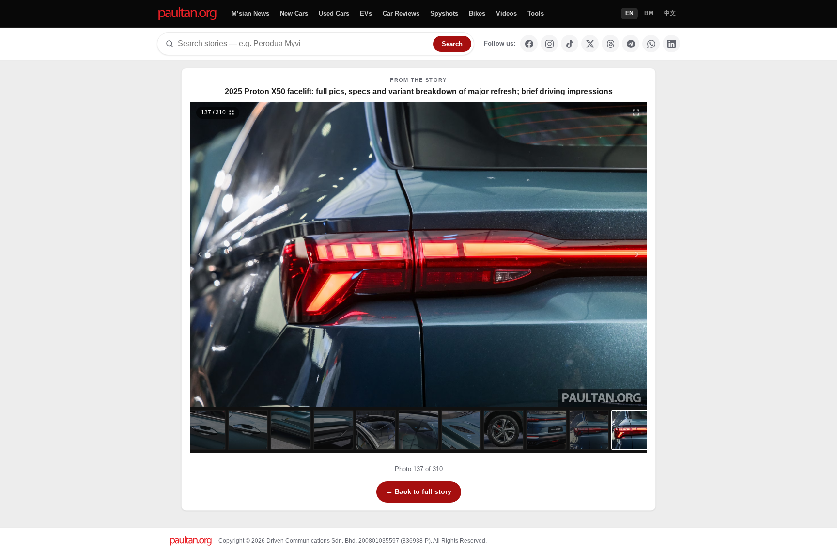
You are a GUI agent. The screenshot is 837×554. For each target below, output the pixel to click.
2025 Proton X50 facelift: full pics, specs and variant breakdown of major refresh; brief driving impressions (419, 91)
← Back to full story (418, 491)
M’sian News (250, 13)
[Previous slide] (247, 254)
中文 (670, 13)
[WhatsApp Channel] (651, 43)
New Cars (294, 13)
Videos (506, 13)
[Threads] (610, 43)
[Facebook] (529, 43)
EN (629, 13)
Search (452, 43)
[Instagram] (549, 43)
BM (648, 13)
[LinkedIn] (671, 43)
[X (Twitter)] (590, 43)
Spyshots (444, 13)
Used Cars (334, 13)
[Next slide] (590, 254)
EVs (366, 13)
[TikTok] (569, 43)
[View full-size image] (636, 112)
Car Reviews (401, 13)
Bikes (477, 13)
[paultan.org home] (187, 13)
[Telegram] (630, 43)
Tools (535, 13)
